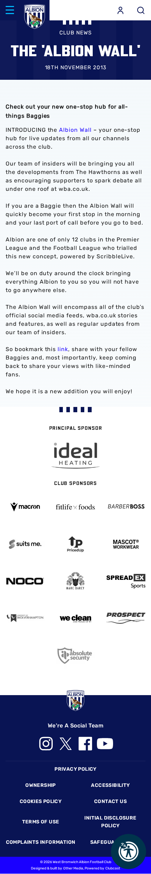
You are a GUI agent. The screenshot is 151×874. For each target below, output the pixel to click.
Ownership (40, 785)
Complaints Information (41, 842)
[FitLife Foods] (75, 507)
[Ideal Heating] (75, 455)
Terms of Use (40, 822)
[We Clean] (75, 618)
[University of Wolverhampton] (25, 618)
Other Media (73, 868)
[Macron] (25, 507)
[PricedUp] (75, 544)
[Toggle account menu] (120, 10)
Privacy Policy (75, 769)
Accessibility (110, 785)
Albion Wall (75, 130)
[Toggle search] (141, 10)
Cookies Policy (40, 801)
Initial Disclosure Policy (110, 822)
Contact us (110, 801)
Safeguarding (110, 842)
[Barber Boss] (125, 506)
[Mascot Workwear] (125, 544)
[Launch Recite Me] (128, 851)
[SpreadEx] (125, 581)
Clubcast (112, 868)
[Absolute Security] (75, 655)
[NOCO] (25, 581)
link (63, 349)
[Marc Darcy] (75, 581)
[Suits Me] (25, 544)
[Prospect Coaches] (125, 618)
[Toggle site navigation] (10, 10)
